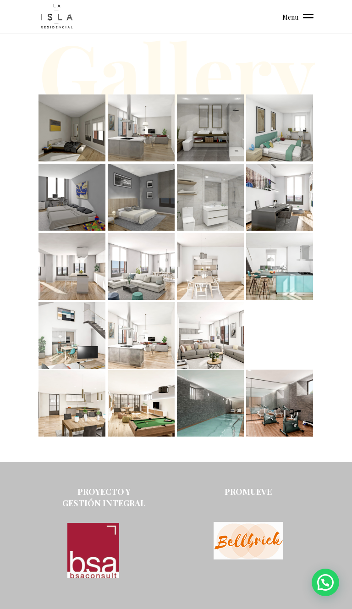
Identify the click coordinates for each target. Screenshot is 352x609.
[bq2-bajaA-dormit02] (71, 197)
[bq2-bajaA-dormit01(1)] (141, 197)
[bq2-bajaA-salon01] (141, 266)
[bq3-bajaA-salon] (210, 335)
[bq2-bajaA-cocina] (71, 266)
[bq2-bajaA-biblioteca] (279, 197)
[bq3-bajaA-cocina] (141, 127)
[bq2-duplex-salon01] (71, 335)
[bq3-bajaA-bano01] (210, 127)
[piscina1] (210, 403)
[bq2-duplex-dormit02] (279, 127)
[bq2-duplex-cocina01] (279, 266)
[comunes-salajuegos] (141, 403)
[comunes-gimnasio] (279, 403)
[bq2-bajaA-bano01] (210, 197)
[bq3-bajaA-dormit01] (71, 127)
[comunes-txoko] (71, 403)
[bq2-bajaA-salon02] (210, 266)
